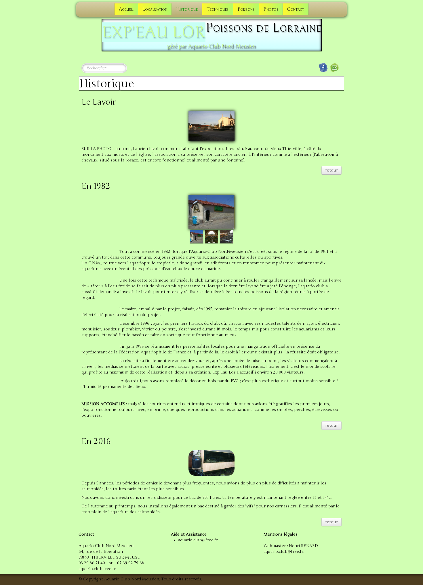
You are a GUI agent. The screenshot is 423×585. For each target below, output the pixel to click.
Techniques (217, 9)
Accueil (126, 9)
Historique (187, 9)
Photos (270, 9)
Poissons (245, 9)
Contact (295, 9)
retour (331, 170)
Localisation (154, 9)
